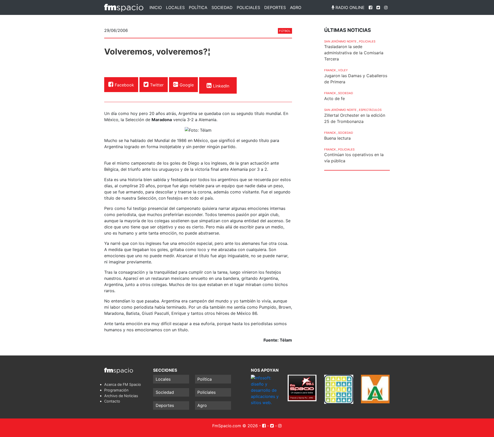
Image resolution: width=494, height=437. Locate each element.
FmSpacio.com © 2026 (235, 425)
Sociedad (222, 7)
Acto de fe (334, 98)
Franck (330, 70)
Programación (116, 390)
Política (198, 7)
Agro (295, 7)
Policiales (248, 7)
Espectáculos (370, 110)
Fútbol (284, 31)
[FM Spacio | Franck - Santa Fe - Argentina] (123, 7)
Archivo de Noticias (121, 396)
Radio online (349, 7)
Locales (175, 7)
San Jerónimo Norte (340, 41)
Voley (343, 70)
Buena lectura (337, 138)
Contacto (112, 401)
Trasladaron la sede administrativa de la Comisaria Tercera (353, 52)
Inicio (155, 7)
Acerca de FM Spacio (122, 384)
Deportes (275, 7)
